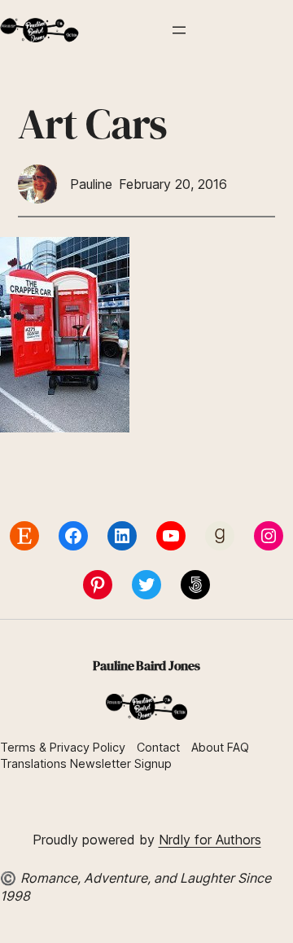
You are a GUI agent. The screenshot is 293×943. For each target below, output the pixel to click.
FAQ (238, 747)
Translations (35, 763)
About (207, 747)
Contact (158, 747)
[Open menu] (179, 30)
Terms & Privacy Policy (62, 747)
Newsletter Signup (121, 763)
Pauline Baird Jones (146, 665)
